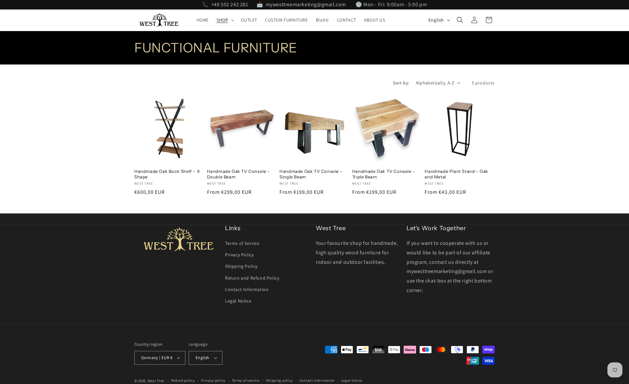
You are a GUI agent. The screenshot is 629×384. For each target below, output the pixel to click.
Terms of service (245, 380)
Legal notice (351, 380)
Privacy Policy (239, 255)
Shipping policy (279, 380)
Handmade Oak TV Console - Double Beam (238, 174)
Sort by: (401, 83)
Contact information (317, 380)
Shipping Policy (241, 266)
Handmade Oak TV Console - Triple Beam (383, 174)
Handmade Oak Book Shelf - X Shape (167, 174)
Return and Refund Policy (252, 278)
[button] (225, 20)
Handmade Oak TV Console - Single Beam (310, 174)
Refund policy (183, 380)
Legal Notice (238, 301)
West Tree (156, 380)
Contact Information (247, 289)
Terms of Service (242, 243)
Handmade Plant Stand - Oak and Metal (456, 174)
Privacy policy (213, 380)
